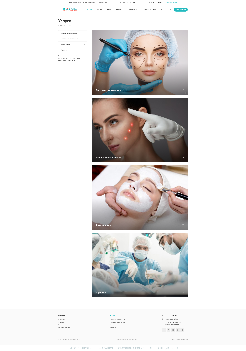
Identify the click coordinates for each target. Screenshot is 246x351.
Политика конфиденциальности (127, 339)
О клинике (61, 319)
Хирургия (64, 50)
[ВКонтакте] (120, 2)
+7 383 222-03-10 (157, 2)
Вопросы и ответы (64, 328)
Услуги (112, 315)
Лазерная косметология (69, 39)
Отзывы (60, 325)
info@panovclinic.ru (171, 319)
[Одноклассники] (131, 2)
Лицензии (61, 322)
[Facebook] (124, 2)
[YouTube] (127, 2)
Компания (62, 315)
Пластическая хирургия (69, 33)
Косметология (66, 44)
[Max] (182, 330)
